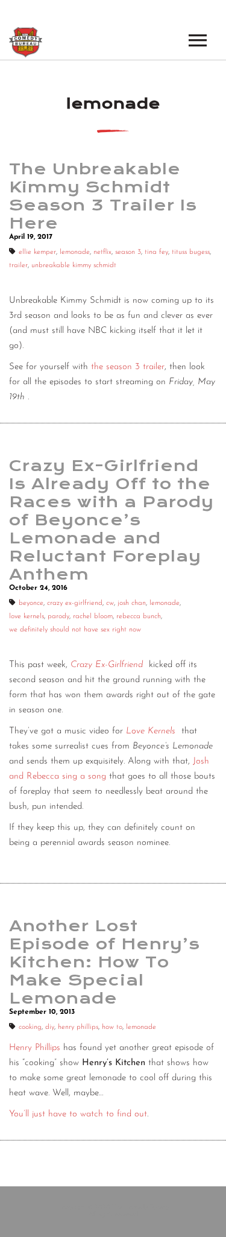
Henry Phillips (34, 1047)
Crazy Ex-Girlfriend (107, 664)
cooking (30, 1027)
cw (110, 603)
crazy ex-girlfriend (74, 603)
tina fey (156, 252)
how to (112, 1027)
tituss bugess (191, 252)
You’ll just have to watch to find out (78, 1114)
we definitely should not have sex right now (75, 629)
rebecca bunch (138, 616)
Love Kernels (150, 731)
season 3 (128, 252)
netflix (102, 252)
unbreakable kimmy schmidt (73, 265)
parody (58, 616)
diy (49, 1027)
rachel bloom (93, 616)
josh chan (132, 603)
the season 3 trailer (128, 367)
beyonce (31, 603)
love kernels (26, 616)
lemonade (75, 252)
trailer (18, 265)
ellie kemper (37, 252)
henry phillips (78, 1027)
